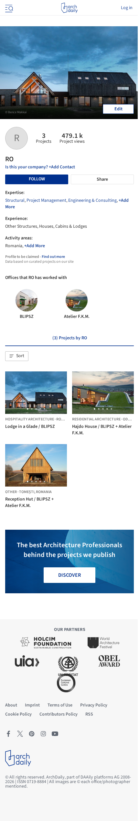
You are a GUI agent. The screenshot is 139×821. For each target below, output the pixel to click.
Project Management (46, 200)
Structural (15, 200)
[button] (16, 356)
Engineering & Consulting (92, 200)
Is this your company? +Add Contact (40, 167)
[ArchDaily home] (69, 8)
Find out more (53, 257)
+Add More (34, 246)
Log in (127, 8)
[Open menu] (8, 7)
